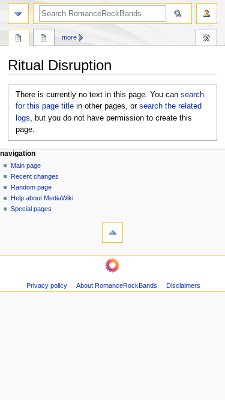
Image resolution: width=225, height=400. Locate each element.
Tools (206, 39)
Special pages (31, 208)
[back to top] (112, 232)
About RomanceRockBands (116, 285)
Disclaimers (183, 285)
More (69, 37)
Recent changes (35, 176)
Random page (31, 187)
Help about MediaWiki (42, 197)
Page (18, 39)
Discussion (44, 39)
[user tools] (206, 13)
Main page (26, 165)
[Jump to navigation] (18, 13)
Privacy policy (46, 285)
